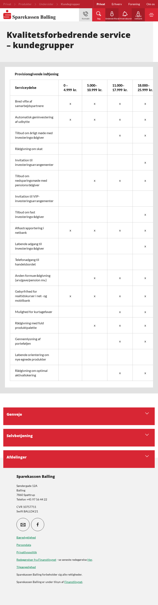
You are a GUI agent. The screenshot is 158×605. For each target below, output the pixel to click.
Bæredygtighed (26, 537)
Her (89, 559)
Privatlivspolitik (26, 552)
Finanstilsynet (73, 582)
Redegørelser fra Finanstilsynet (36, 559)
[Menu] (151, 14)
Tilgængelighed (26, 567)
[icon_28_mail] (23, 524)
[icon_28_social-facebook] (37, 524)
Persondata (23, 545)
